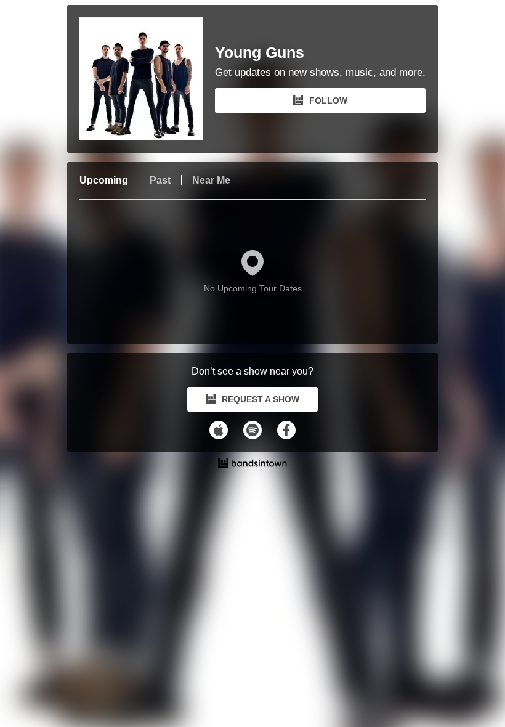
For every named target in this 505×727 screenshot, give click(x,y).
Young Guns (259, 52)
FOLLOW (328, 100)
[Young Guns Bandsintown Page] (147, 78)
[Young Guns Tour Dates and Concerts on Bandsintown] (252, 464)
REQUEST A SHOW (260, 399)
